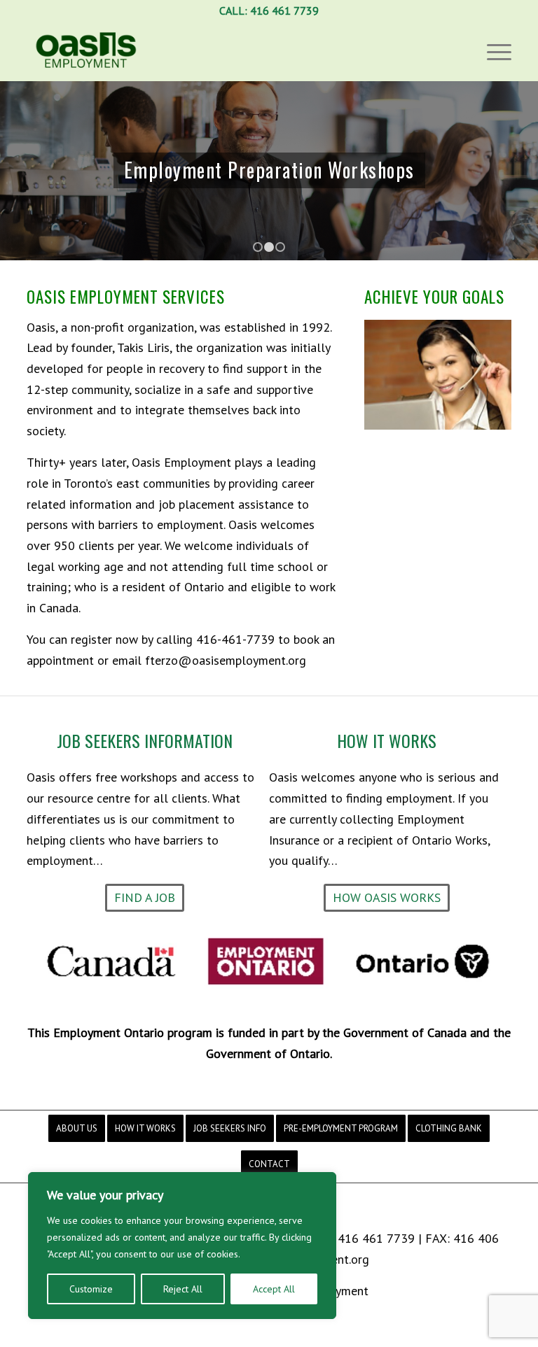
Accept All (274, 1289)
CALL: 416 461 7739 (269, 10)
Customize (91, 1289)
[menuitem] (76, 1128)
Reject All (182, 1289)
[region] (182, 1245)
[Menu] (495, 51)
